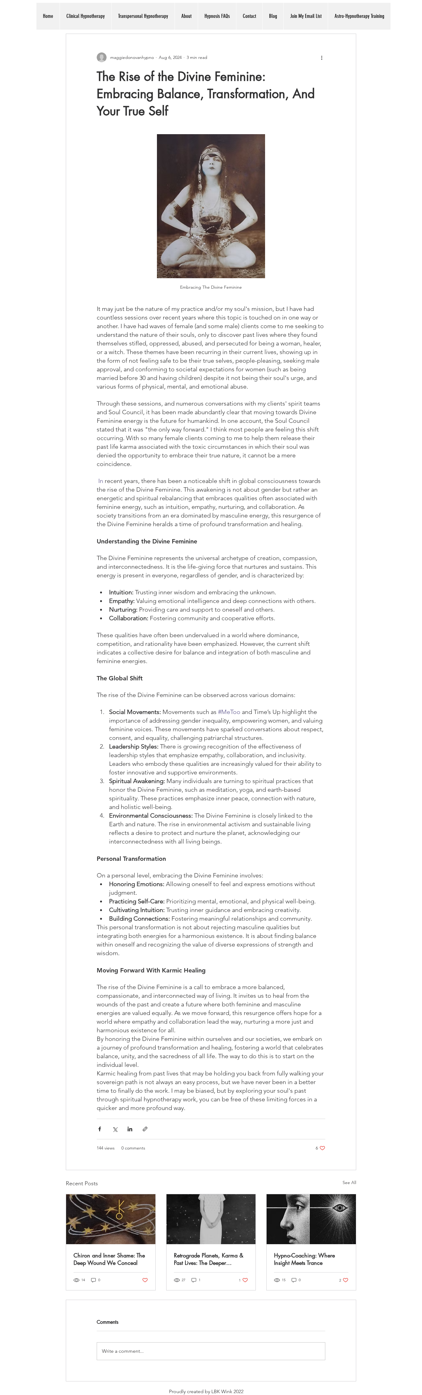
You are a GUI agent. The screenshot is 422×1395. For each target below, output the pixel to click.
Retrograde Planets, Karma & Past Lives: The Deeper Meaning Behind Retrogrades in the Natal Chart (209, 1259)
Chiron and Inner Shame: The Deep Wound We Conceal (109, 1259)
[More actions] (321, 57)
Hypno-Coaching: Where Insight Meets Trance (304, 1259)
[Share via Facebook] (100, 1129)
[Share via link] (145, 1129)
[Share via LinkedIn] (130, 1129)
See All (349, 1182)
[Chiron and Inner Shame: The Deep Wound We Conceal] (110, 1219)
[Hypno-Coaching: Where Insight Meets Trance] (311, 1219)
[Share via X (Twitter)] (115, 1129)
